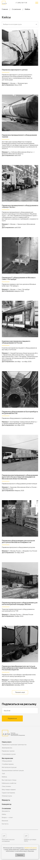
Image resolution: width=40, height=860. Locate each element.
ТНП (3, 774)
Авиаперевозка (7, 748)
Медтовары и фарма (9, 789)
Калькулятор (6, 804)
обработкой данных (31, 848)
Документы (6, 811)
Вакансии (5, 821)
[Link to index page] (4, 3)
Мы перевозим (7, 758)
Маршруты (6, 800)
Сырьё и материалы (8, 793)
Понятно (20, 855)
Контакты (5, 824)
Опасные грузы (7, 796)
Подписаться (12, 718)
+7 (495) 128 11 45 (21, 3)
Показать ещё (20, 692)
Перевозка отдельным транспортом (14, 744)
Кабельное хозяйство (9, 783)
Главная (5, 9)
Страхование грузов (9, 754)
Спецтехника (6, 786)
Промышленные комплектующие (13, 770)
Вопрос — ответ (7, 817)
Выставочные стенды (9, 780)
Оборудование (7, 761)
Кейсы (4, 814)
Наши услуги (6, 742)
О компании (16, 9)
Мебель (4, 777)
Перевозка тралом (8, 751)
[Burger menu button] (36, 3)
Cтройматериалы (8, 764)
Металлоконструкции (9, 767)
